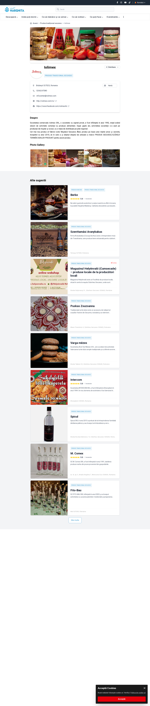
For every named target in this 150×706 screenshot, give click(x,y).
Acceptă (121, 699)
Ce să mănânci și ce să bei (54, 17)
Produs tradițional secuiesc (51, 23)
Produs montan (76, 189)
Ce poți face (96, 17)
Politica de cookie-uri (138, 693)
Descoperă (11, 17)
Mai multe (75, 520)
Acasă (35, 23)
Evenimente (112, 17)
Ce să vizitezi (78, 17)
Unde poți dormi (29, 17)
